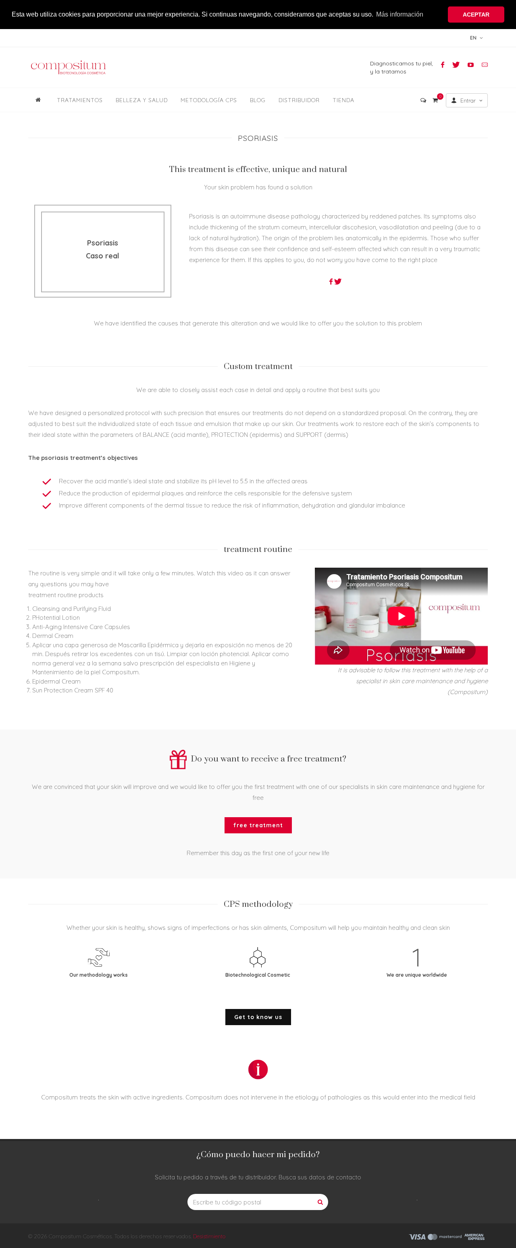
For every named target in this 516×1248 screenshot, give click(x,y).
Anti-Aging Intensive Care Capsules (81, 627)
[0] (435, 99)
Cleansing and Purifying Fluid (71, 608)
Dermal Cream (52, 636)
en (474, 38)
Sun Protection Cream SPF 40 (72, 690)
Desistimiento (209, 1236)
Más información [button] (399, 14)
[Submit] (320, 1202)
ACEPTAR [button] (476, 14)
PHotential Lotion (56, 617)
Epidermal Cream (56, 681)
